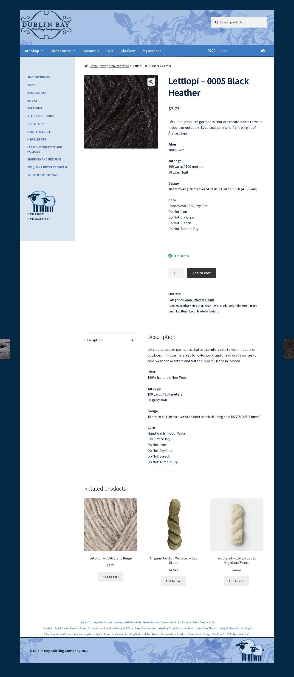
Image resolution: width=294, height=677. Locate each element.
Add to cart (201, 272)
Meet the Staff (39, 131)
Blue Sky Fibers (78, 628)
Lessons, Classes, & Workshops (95, 622)
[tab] (110, 340)
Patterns (34, 108)
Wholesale (135, 622)
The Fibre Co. (219, 634)
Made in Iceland (208, 311)
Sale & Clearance (201, 622)
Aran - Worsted (119, 66)
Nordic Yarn (118, 634)
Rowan (155, 634)
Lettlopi (182, 311)
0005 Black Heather (189, 305)
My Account (152, 50)
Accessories (37, 93)
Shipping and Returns (44, 159)
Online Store (61, 50)
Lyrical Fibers (103, 634)
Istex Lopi (188, 628)
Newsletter (36, 139)
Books (32, 100)
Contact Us (90, 50)
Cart (109, 50)
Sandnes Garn (168, 634)
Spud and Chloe (185, 634)
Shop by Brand (38, 77)
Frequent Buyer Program (47, 167)
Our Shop (31, 50)
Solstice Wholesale (43, 175)
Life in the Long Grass (83, 634)
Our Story (35, 124)
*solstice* (48, 628)
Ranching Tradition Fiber (138, 634)
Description (93, 340)
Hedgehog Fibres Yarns (169, 628)
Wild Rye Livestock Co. (239, 634)
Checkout (128, 50)
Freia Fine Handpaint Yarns (118, 628)
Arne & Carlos (62, 628)
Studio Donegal (203, 634)
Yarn (103, 66)
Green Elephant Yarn (145, 628)
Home (94, 66)
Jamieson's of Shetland (206, 628)
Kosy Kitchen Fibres (61, 634)
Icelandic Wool (238, 305)
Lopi (192, 311)
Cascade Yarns (95, 628)
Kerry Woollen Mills (230, 628)
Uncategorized (121, 622)
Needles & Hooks (40, 116)
